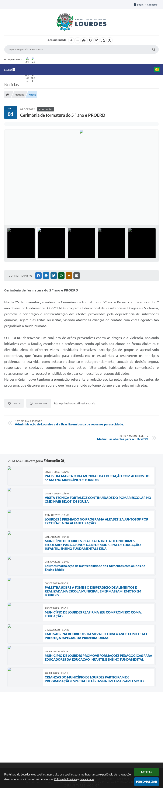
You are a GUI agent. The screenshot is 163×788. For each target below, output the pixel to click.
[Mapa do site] (103, 40)
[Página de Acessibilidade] (109, 40)
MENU (8, 69)
